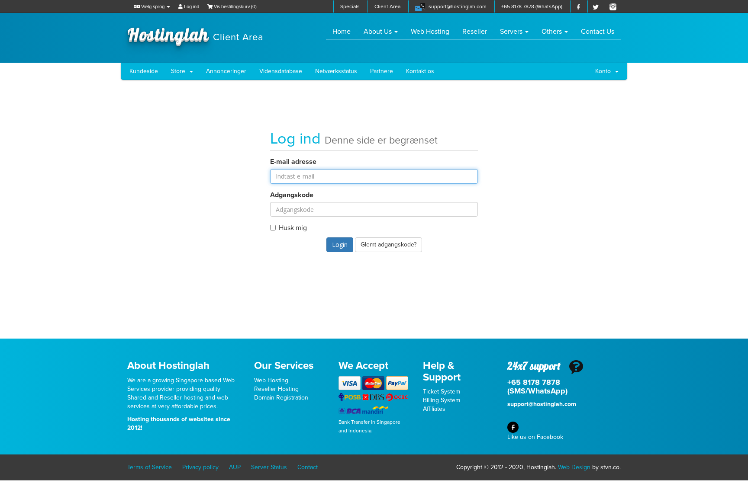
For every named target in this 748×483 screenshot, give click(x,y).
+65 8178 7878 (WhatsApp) (531, 6)
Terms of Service (149, 467)
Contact (307, 467)
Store (180, 71)
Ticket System (441, 391)
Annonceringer (226, 71)
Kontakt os (420, 71)
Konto (604, 71)
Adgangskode (291, 195)
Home (344, 31)
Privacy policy (200, 467)
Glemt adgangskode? (388, 244)
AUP (235, 467)
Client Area (387, 6)
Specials (350, 6)
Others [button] (553, 31)
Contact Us (597, 31)
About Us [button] (378, 31)
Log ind (191, 7)
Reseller (474, 31)
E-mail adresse (293, 161)
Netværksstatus (336, 71)
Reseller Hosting (276, 389)
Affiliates (434, 409)
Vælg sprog (153, 7)
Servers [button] (512, 31)
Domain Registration (281, 397)
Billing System (441, 400)
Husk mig (293, 228)
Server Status (269, 467)
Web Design (574, 467)
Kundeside (143, 71)
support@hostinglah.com (458, 6)
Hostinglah (195, 34)
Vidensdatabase (280, 71)
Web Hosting (430, 31)
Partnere (381, 71)
